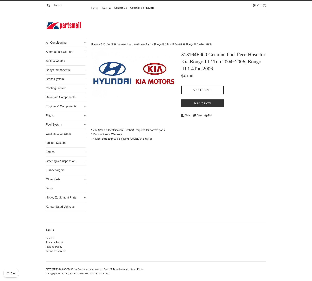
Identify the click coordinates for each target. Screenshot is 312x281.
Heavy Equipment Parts (66, 197)
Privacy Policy (54, 242)
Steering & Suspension (66, 161)
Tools (49, 188)
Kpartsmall (104, 273)
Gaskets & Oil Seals (66, 133)
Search (50, 238)
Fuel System (66, 124)
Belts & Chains (55, 60)
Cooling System (66, 88)
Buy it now (202, 103)
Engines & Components (66, 106)
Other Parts (66, 179)
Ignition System (66, 142)
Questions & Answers (142, 7)
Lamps (66, 151)
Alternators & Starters (66, 51)
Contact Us (120, 7)
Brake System (66, 79)
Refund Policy (54, 246)
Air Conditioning (66, 42)
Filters (66, 115)
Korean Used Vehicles (60, 206)
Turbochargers (55, 170)
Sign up (106, 7)
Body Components (66, 70)
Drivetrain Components (66, 97)
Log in (94, 7)
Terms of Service (56, 251)
